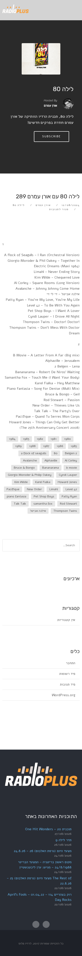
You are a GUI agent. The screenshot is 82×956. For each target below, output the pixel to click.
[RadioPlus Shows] (15, 8)
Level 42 (71, 489)
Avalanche (30, 460)
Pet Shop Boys (44, 496)
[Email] (35, 924)
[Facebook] (46, 924)
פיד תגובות (67, 684)
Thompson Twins (65, 511)
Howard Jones (67, 482)
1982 (40, 439)
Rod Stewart (68, 504)
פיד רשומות (67, 673)
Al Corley (71, 460)
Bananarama (50, 468)
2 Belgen (71, 453)
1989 (18, 446)
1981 (54, 439)
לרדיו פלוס (25, 943)
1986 (60, 446)
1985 (74, 446)
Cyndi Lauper (68, 475)
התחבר (70, 663)
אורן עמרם (43, 205)
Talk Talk (20, 504)
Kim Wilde (21, 482)
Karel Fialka (42, 482)
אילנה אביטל (38, 511)
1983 (26, 439)
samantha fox (42, 504)
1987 (46, 446)
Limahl (53, 489)
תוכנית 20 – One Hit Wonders (48, 829)
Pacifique (13, 489)
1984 (12, 439)
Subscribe (51, 136)
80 (56, 453)
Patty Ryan (69, 496)
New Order (34, 489)
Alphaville (50, 460)
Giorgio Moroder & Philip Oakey (29, 475)
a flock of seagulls (33, 453)
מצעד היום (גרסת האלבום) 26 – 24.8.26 (43, 851)
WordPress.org (63, 695)
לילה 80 (63, 89)
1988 (32, 446)
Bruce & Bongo (24, 468)
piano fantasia (16, 496)
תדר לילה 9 (64, 840)
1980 (67, 439)
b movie (71, 468)
